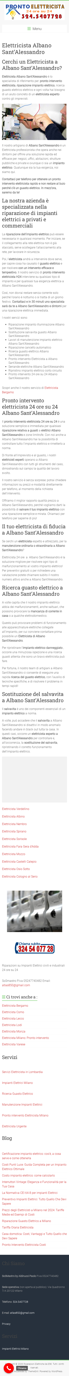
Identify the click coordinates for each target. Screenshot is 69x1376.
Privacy (6, 1323)
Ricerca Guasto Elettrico (17, 1093)
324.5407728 (20, 1301)
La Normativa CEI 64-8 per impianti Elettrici (30, 1193)
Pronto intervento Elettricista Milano (25, 1115)
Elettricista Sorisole (14, 839)
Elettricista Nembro (14, 824)
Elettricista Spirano (14, 831)
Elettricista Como (13, 1012)
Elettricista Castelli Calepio (19, 861)
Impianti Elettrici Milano (17, 1083)
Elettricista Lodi (12, 1025)
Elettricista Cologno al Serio (20, 876)
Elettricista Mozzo (13, 854)
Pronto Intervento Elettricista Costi (24, 1245)
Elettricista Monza (13, 1031)
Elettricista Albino (13, 816)
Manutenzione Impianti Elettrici (22, 1104)
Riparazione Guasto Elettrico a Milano (26, 1221)
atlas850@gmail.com (16, 985)
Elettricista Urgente (14, 1126)
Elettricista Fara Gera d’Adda (20, 846)
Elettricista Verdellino (15, 809)
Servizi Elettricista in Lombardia (22, 1072)
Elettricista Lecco (13, 1018)
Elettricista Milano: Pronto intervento (25, 1038)
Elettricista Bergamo (15, 1005)
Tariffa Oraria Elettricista (17, 1227)
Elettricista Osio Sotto (16, 869)
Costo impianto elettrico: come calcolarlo (28, 1175)
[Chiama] (9, 1368)
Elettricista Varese (13, 1044)
